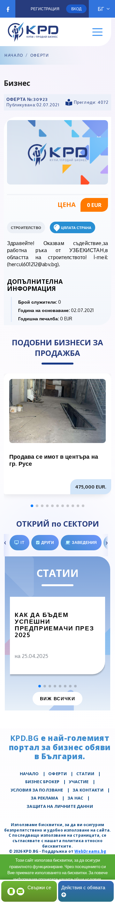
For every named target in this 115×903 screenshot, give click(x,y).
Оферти (39, 55)
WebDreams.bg (90, 851)
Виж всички (57, 698)
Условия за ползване (37, 790)
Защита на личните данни (60, 806)
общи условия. (88, 879)
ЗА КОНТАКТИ (88, 790)
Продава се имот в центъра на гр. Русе (53, 460)
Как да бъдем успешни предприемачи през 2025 (54, 625)
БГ (101, 9)
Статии (85, 773)
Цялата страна (76, 228)
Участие (78, 781)
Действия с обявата (83, 887)
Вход (76, 8)
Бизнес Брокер (42, 781)
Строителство (26, 228)
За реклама (44, 798)
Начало (13, 55)
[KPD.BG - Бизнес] (57, 152)
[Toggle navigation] (97, 32)
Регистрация (45, 8)
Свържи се (39, 887)
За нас (75, 798)
